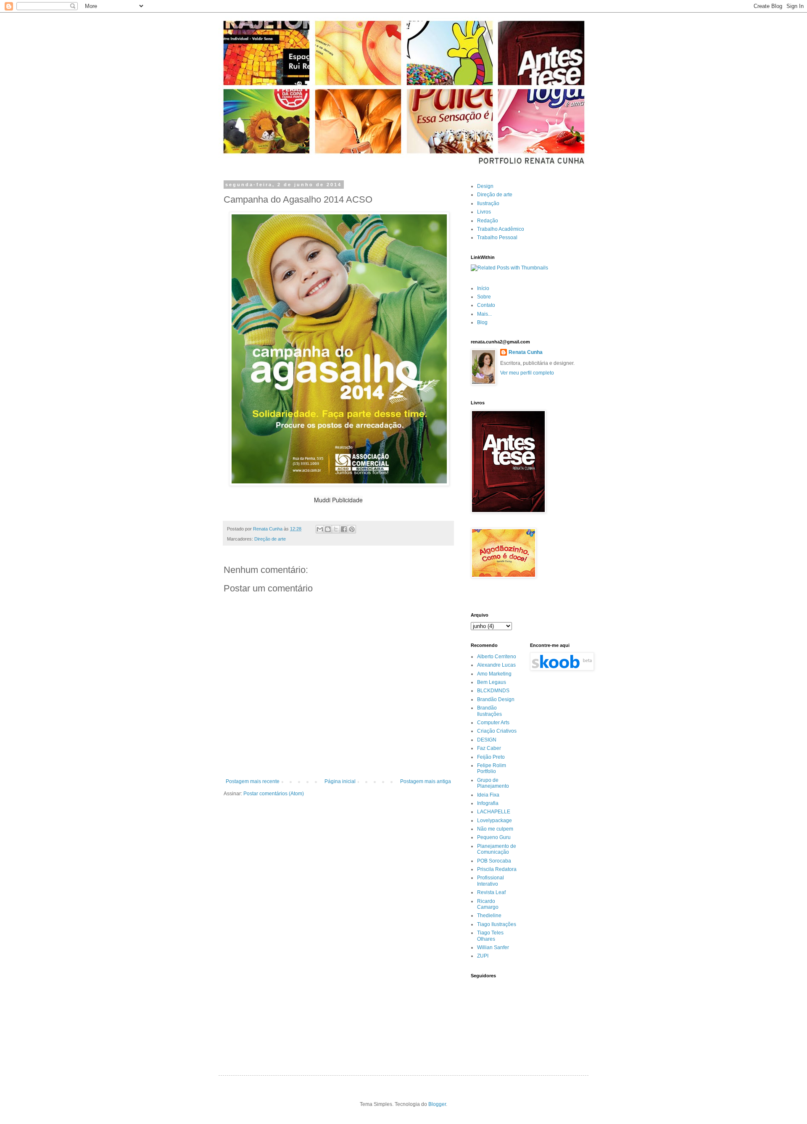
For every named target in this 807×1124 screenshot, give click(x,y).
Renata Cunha (526, 352)
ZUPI (482, 956)
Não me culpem (495, 829)
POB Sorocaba (494, 861)
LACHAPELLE (493, 812)
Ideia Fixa (488, 795)
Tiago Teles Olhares (490, 936)
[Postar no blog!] (328, 529)
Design (485, 186)
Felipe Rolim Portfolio (491, 768)
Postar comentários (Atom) (273, 794)
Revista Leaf (491, 892)
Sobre (484, 297)
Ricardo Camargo (487, 904)
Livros (484, 212)
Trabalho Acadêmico (500, 229)
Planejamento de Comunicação (496, 849)
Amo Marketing (494, 674)
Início (483, 288)
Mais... (484, 314)
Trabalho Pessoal (497, 237)
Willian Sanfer (493, 947)
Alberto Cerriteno (496, 657)
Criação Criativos (497, 731)
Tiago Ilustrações (496, 924)
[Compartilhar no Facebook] (344, 529)
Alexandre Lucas (496, 665)
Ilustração (488, 203)
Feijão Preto (491, 757)
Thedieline (489, 915)
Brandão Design (495, 699)
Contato (486, 305)
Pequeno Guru (494, 837)
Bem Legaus (491, 682)
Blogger (437, 1104)
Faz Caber (489, 748)
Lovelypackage (494, 820)
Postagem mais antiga (425, 781)
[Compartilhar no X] (336, 529)
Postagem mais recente (253, 781)
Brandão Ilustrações (489, 711)
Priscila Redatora (497, 869)
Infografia (487, 803)
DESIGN (486, 740)
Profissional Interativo (490, 881)
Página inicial (340, 781)
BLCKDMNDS (493, 691)
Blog (482, 322)
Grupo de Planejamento (493, 783)
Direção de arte (270, 538)
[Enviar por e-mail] (320, 529)
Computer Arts (493, 723)
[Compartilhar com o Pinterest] (352, 529)
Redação (487, 221)
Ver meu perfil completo (527, 373)
